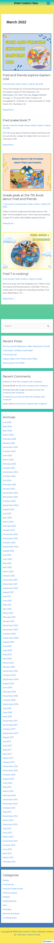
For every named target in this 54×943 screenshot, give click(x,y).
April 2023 (7, 518)
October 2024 (9, 476)
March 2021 (8, 613)
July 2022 (7, 555)
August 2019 (8, 683)
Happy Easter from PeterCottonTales (20, 359)
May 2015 (7, 812)
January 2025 (9, 468)
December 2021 (10, 580)
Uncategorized (9, 918)
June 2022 (7, 559)
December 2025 (10, 447)
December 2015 (10, 799)
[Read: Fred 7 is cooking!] (27, 250)
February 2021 (9, 617)
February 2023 (9, 526)
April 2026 (7, 431)
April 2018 (7, 716)
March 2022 (8, 571)
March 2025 (8, 460)
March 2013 (8, 837)
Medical (6, 897)
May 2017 (7, 750)
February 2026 (9, 439)
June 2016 (7, 783)
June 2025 (7, 455)
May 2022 (7, 563)
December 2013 (10, 824)
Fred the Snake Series (20, 125)
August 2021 (8, 592)
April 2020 (7, 659)
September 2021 (10, 588)
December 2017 (10, 721)
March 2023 (8, 522)
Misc (5, 905)
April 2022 (7, 567)
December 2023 (10, 493)
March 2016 (8, 791)
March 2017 (8, 758)
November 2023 (10, 497)
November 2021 (10, 584)
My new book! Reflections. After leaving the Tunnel (26, 346)
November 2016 (10, 770)
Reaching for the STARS (14, 363)
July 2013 (7, 828)
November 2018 (10, 696)
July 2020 (7, 646)
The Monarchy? (10, 355)
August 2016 (8, 779)
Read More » (8, 110)
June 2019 (7, 687)
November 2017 (10, 725)
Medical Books (9, 901)
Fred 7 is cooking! (15, 274)
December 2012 (10, 841)
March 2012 (8, 857)
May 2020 (7, 654)
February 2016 (9, 795)
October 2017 (9, 729)
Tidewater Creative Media (28, 935)
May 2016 (7, 787)
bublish (6, 382)
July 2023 (7, 513)
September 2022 (10, 547)
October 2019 (9, 675)
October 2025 (9, 451)
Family (6, 125)
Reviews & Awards (11, 913)
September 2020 (11, 638)
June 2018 (7, 712)
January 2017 (9, 762)
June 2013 (7, 833)
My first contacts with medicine (27, 382)
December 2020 (10, 625)
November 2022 (10, 538)
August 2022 (8, 551)
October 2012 (9, 845)
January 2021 (8, 621)
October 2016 (9, 775)
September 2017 (10, 733)
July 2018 (7, 708)
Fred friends (8, 84)
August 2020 (8, 642)
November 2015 (10, 804)
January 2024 (9, 489)
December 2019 (10, 671)
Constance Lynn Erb (12, 397)
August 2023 (8, 509)
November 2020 (10, 629)
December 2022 (10, 534)
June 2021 (7, 600)
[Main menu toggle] (48, 3)
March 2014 (8, 820)
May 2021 (7, 605)
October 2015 (9, 808)
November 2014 (10, 816)
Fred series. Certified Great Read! (18, 350)
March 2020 (8, 663)
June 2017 (7, 746)
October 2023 (9, 501)
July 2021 (7, 596)
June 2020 (7, 650)
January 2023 (9, 530)
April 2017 (7, 754)
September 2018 (10, 704)
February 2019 (9, 692)
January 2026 (9, 443)
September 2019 (10, 679)
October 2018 (9, 700)
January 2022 (9, 576)
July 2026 (7, 422)
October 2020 (9, 634)
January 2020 (9, 667)
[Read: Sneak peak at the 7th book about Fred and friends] (27, 172)
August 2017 (8, 737)
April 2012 (7, 853)
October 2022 (9, 543)
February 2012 (9, 862)
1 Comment (8, 204)
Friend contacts (10, 893)
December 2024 (10, 472)
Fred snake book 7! (17, 120)
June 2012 (7, 849)
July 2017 (7, 741)
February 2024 (9, 484)
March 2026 (8, 435)
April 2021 (7, 609)
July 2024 (7, 480)
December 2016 (10, 766)
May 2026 (7, 426)
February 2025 (9, 464)
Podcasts (7, 909)
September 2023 (10, 505)
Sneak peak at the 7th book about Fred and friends (23, 197)
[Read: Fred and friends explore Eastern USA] (27, 52)
